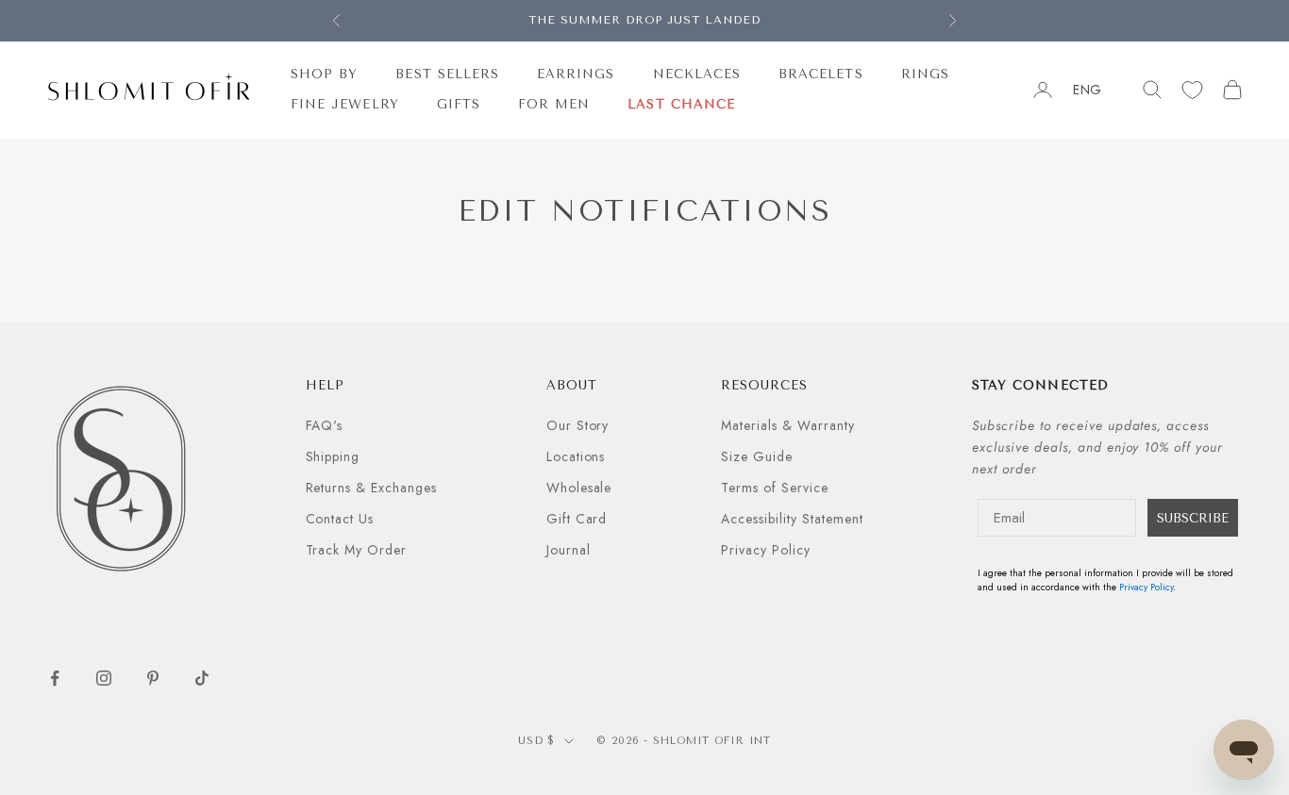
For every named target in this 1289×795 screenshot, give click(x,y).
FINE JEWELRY (345, 104)
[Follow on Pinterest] (152, 678)
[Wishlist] (1192, 90)
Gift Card (577, 518)
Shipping (333, 456)
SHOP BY (324, 74)
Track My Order (357, 549)
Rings (925, 74)
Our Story (578, 425)
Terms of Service (775, 487)
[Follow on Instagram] (103, 678)
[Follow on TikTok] (202, 678)
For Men (554, 104)
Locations (576, 456)
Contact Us (340, 518)
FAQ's (324, 425)
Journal (568, 549)
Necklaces (697, 74)
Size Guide (757, 456)
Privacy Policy (766, 549)
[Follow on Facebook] (54, 678)
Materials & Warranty (788, 425)
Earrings (575, 74)
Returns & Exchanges (372, 487)
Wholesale (579, 487)
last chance (681, 104)
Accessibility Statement (792, 518)
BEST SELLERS (447, 74)
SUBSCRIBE (1193, 518)
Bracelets (820, 74)
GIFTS (458, 104)
